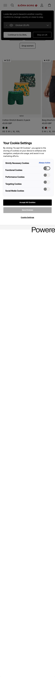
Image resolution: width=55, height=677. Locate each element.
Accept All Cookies (27, 202)
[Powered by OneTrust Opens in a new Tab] (42, 228)
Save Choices (27, 210)
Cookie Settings (27, 217)
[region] (27, 406)
